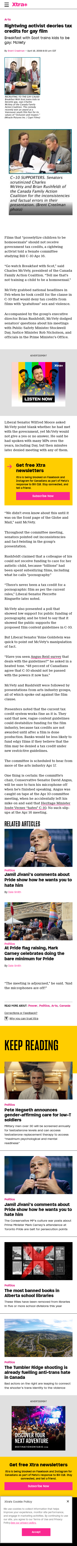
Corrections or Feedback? (20, 1013)
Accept (36, 1532)
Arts (7, 19)
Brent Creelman (16, 50)
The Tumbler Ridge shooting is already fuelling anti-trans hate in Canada (37, 1372)
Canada (64, 1005)
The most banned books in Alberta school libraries (31, 1293)
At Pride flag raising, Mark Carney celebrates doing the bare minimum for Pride (34, 953)
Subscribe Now (43, 496)
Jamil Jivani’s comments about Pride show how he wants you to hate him (38, 880)
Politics (9, 870)
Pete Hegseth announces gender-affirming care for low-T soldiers (37, 1114)
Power (32, 1005)
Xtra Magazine (22, 4)
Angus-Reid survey (46, 657)
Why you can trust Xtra (23, 1018)
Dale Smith (14, 892)
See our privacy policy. (23, 1522)
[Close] (68, 1501)
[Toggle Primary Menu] (6, 5)
